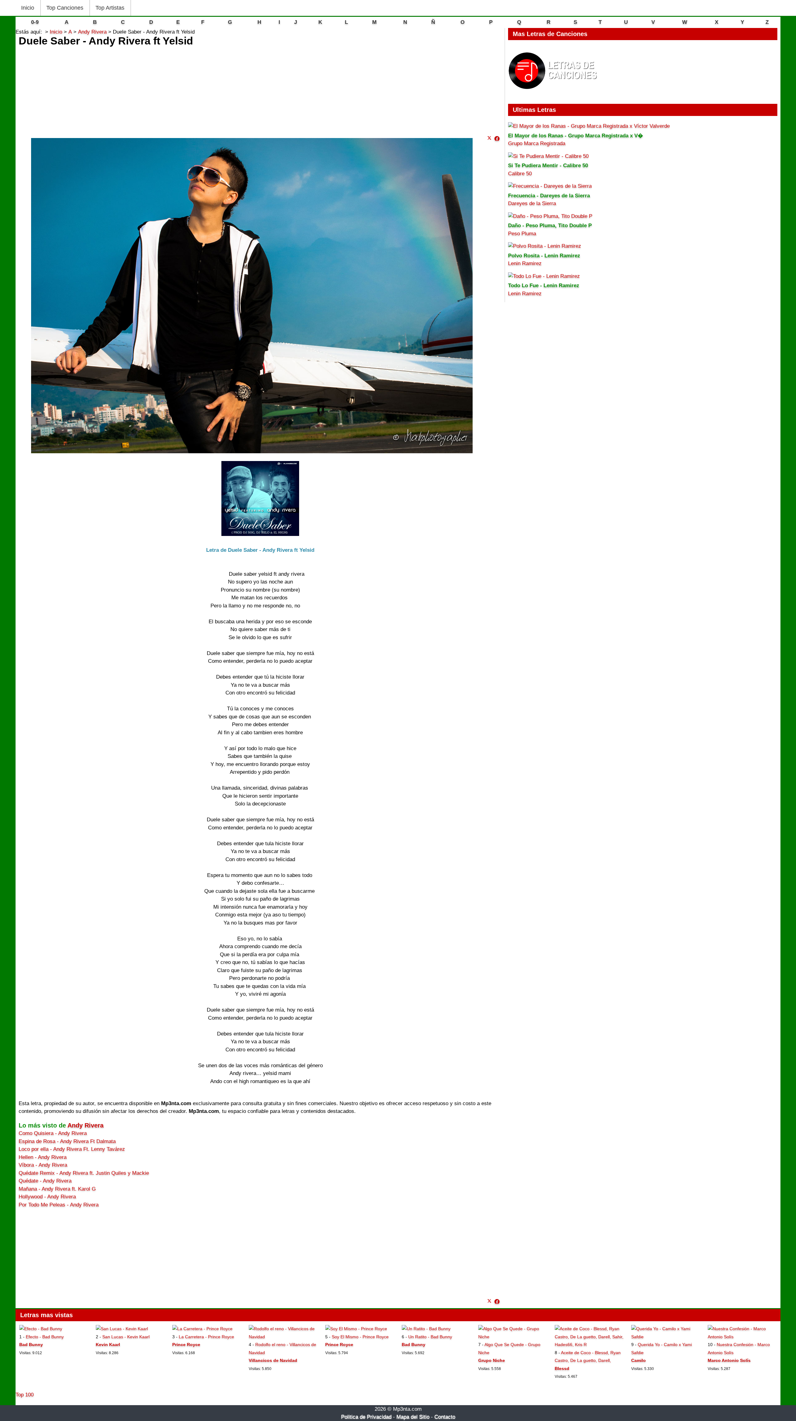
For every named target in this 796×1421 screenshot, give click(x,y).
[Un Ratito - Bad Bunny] (426, 1328)
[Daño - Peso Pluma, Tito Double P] (550, 216)
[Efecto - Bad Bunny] (40, 1328)
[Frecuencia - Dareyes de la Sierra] (550, 186)
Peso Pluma (522, 234)
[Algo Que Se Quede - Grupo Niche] (512, 1336)
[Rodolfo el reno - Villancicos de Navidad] (283, 1336)
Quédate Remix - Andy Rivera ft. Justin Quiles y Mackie (84, 1173)
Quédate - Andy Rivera (45, 1181)
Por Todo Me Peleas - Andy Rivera (59, 1205)
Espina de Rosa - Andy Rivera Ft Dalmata (67, 1141)
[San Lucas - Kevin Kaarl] (122, 1328)
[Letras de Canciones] (553, 92)
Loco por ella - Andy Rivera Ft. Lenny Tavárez (72, 1149)
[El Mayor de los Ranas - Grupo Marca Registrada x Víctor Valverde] (589, 126)
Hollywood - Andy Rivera (47, 1197)
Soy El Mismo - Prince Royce (360, 1336)
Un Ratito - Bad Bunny (430, 1336)
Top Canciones (64, 8)
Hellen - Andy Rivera (43, 1157)
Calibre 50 (520, 174)
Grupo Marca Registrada (536, 143)
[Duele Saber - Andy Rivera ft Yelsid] (497, 139)
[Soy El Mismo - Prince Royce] (356, 1328)
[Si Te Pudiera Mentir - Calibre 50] (548, 156)
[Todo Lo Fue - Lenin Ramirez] (544, 276)
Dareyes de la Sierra (532, 203)
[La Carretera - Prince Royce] (202, 1328)
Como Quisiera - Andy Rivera (53, 1133)
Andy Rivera (85, 1125)
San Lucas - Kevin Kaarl (126, 1336)
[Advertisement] (260, 89)
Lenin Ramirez (525, 263)
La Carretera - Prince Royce (206, 1336)
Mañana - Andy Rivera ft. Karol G (57, 1189)
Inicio (27, 8)
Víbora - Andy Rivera (43, 1165)
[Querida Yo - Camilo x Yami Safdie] (665, 1336)
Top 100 (25, 1395)
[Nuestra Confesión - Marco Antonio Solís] (742, 1336)
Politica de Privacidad (366, 1417)
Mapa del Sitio (412, 1417)
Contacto (444, 1417)
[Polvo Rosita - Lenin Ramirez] (544, 246)
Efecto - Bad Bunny (45, 1336)
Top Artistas (109, 8)
